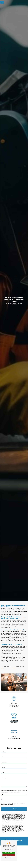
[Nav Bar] (2, 2)
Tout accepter (8, 852)
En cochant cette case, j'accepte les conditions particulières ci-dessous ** (13, 803)
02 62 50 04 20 (14, 722)
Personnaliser (8, 857)
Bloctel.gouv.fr (8, 831)
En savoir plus (7, 666)
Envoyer (15, 809)
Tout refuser (9, 855)
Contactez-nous (20, 666)
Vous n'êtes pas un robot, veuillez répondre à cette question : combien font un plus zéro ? (14, 791)
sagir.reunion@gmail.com (14, 738)
